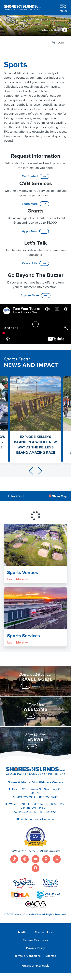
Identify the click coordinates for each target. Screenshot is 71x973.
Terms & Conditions (28, 956)
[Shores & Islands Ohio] (22, 7)
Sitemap (51, 956)
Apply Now (29, 231)
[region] (35, 503)
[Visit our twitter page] (57, 859)
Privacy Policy (35, 948)
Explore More (30, 295)
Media (22, 932)
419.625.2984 (26, 797)
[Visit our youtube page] (35, 859)
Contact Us (29, 263)
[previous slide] (31, 471)
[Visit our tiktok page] (14, 859)
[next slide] (40, 471)
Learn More (30, 204)
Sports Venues (22, 572)
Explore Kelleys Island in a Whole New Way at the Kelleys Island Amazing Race (35, 444)
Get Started (30, 176)
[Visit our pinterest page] (46, 859)
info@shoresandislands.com (37, 819)
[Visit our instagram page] (25, 859)
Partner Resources (35, 940)
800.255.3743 (48, 797)
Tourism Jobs (44, 932)
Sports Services (23, 635)
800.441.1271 (48, 812)
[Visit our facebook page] (35, 868)
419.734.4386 (28, 812)
